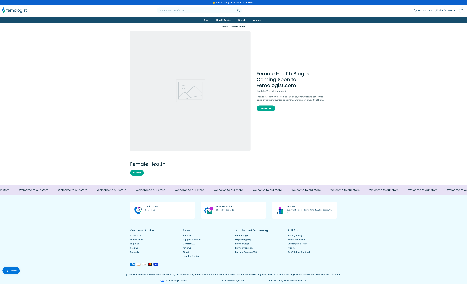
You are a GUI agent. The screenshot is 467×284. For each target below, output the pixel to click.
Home (225, 26)
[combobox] (199, 10)
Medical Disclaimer (330, 274)
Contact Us (150, 210)
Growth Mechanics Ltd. (295, 280)
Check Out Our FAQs (225, 210)
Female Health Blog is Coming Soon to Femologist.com (283, 79)
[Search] (238, 10)
